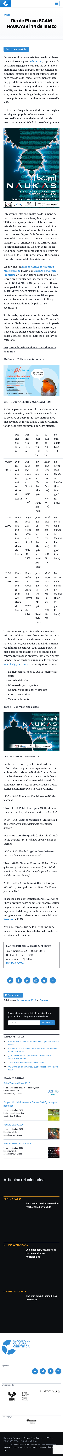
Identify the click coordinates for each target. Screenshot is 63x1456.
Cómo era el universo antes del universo (26, 1063)
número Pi (36, 61)
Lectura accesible (16, 49)
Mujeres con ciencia (16, 1245)
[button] (10, 980)
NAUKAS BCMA (15, 963)
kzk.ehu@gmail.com (16, 664)
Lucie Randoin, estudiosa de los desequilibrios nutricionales (41, 1253)
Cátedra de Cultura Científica (26, 1438)
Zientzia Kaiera (12, 1199)
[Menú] (56, 3)
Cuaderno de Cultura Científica (25, 1445)
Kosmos (8, 919)
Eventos (44, 1000)
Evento (7, 15)
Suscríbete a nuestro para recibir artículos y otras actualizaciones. (29, 1015)
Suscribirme (47, 1022)
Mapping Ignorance (15, 1291)
